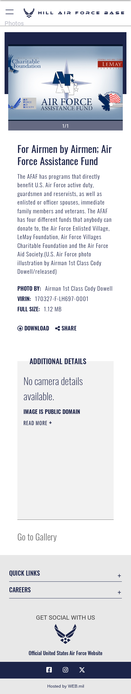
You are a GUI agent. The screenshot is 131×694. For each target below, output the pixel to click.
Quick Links (24, 573)
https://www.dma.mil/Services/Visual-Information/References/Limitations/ (60, 508)
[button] (10, 13)
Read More (36, 423)
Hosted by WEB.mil (65, 686)
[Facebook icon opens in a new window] (49, 670)
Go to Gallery (37, 536)
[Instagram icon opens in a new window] (65, 670)
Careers (20, 589)
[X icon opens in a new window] (82, 670)
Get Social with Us (65, 617)
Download (36, 328)
